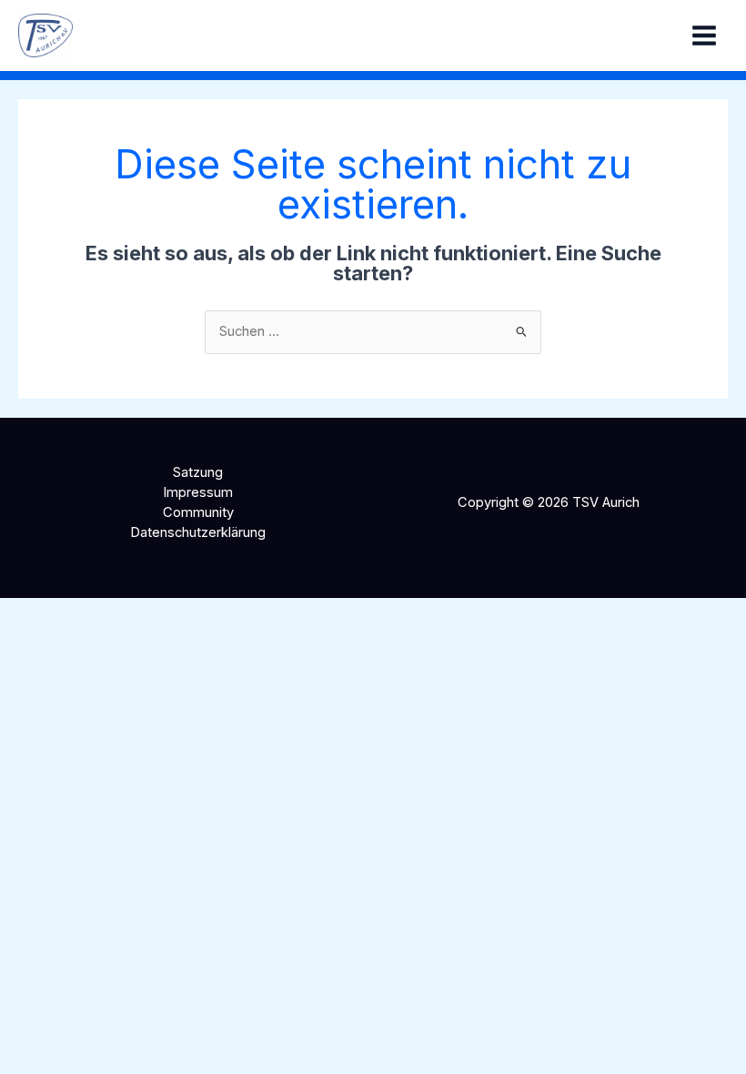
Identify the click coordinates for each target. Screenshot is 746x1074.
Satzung (198, 472)
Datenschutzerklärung (198, 532)
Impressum (198, 492)
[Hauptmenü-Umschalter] (704, 35)
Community (198, 512)
